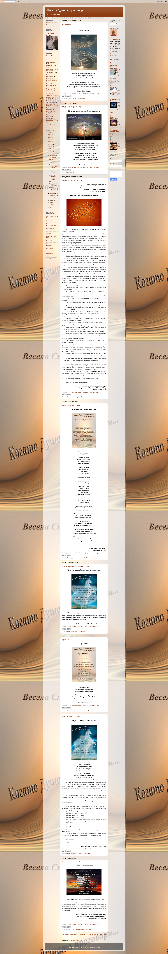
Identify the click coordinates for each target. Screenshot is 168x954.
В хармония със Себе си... (115, 100)
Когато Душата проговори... (67, 10)
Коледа (48, 78)
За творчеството (51, 24)
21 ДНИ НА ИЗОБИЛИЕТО (114, 131)
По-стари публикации (97, 935)
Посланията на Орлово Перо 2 (50, 105)
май (51, 205)
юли (51, 200)
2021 (49, 141)
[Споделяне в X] (66, 96)
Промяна (65, 639)
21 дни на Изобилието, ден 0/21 (114, 135)
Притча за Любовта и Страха (72, 180)
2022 (49, 139)
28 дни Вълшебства (114, 118)
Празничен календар (84, 853)
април (52, 207)
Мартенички (49, 91)
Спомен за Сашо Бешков (71, 405)
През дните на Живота (50, 112)
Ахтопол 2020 (50, 60)
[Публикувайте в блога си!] (65, 96)
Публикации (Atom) (76, 940)
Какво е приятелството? (71, 862)
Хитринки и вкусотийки (113, 141)
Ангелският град (51, 58)
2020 (49, 144)
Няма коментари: (95, 93)
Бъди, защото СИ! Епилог (71, 716)
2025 (49, 132)
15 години (49, 220)
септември (53, 195)
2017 (49, 151)
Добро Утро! (70, 98)
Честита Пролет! (51, 240)
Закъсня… (49, 233)
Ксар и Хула (49, 89)
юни (51, 202)
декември (53, 153)
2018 (49, 148)
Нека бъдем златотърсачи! (50, 249)
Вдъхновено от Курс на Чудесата (52, 70)
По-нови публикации (70, 935)
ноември (52, 155)
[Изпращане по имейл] (63, 96)
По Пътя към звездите (90, 557)
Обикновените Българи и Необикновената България (115, 66)
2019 (49, 146)
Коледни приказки (80, 98)
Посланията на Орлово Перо (75, 397)
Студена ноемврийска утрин (72, 107)
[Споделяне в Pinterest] (70, 96)
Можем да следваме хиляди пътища (75, 566)
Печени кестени (118, 146)
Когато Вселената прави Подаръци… (51, 224)
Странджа (49, 124)
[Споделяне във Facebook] (68, 96)
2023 (49, 137)
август (52, 198)
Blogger (97, 947)
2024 (49, 135)
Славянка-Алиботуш (52, 120)
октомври (52, 193)
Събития (48, 126)
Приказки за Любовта (49, 115)
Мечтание (49, 93)
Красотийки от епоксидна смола (51, 84)
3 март (48, 56)
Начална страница (51, 22)
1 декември (66, 24)
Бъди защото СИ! (72, 631)
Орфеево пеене (51, 95)
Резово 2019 (49, 118)
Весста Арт (113, 87)
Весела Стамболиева (116, 38)
